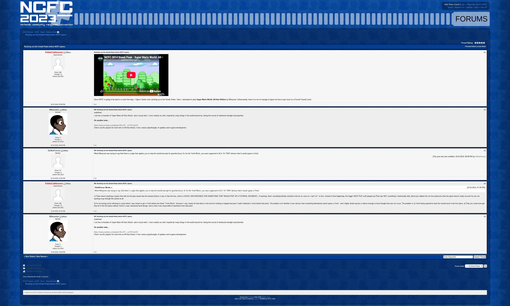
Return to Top (42, 292)
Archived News (51, 32)
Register (470, 4)
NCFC (37, 32)
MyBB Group (266, 297)
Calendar (469, 7)
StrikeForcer (54, 150)
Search (450, 7)
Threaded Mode (470, 46)
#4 (485, 184)
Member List (459, 7)
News (43, 32)
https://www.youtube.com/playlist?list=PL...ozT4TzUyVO (116, 125)
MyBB (250, 297)
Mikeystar (54, 110)
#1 (485, 52)
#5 (485, 217)
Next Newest (41, 256)
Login (462, 4)
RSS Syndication (68, 292)
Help (476, 7)
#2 (485, 110)
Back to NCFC (481, 4)
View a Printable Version (34, 265)
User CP (484, 7)
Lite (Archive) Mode (55, 292)
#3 (485, 151)
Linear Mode (481, 46)
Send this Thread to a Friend (35, 268)
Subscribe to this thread (34, 271)
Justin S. (257, 298)
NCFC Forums (28, 32)
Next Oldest (30, 256)
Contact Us (28, 292)
